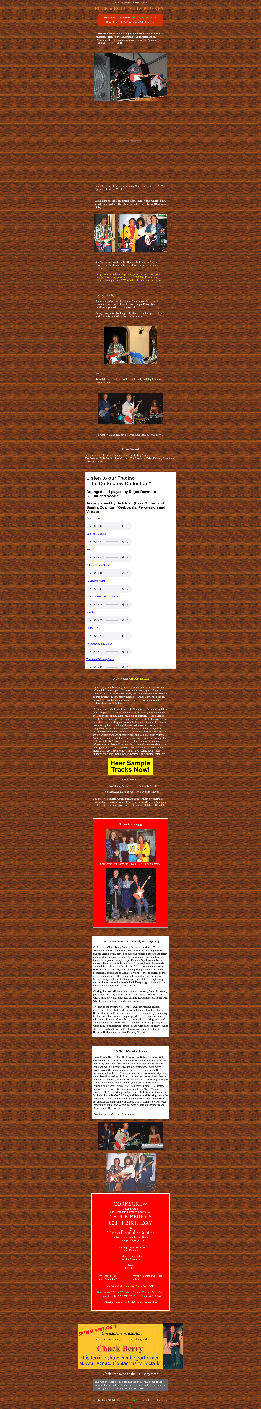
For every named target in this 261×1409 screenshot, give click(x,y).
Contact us (165, 1400)
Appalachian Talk (135, 22)
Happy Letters (112, 22)
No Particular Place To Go (119, 791)
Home (106, 17)
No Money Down (119, 786)
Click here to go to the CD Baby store (130, 1374)
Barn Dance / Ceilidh (120, 17)
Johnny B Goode (148, 786)
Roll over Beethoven (147, 791)
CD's (123, 22)
